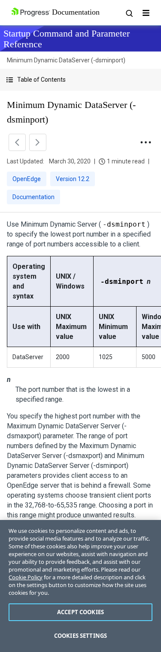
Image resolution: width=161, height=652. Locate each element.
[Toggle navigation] (146, 12)
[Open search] (128, 12)
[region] (80, 586)
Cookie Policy (26, 577)
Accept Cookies (80, 612)
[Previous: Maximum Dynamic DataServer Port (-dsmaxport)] (17, 142)
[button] (80, 80)
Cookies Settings (80, 636)
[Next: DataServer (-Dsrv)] (38, 142)
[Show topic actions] (145, 142)
